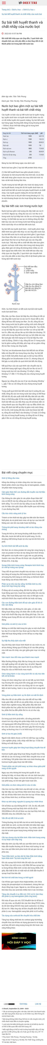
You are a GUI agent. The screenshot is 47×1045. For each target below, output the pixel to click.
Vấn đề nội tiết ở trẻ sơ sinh (13, 818)
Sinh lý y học (28, 10)
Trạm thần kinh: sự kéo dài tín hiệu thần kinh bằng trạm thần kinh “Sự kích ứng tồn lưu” (22, 857)
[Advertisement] (23, 70)
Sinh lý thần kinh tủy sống (12, 714)
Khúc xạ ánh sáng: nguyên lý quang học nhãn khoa (22, 802)
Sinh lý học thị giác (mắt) (12, 734)
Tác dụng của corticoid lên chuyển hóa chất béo (21, 915)
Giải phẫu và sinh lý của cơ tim (14, 624)
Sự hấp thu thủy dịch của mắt (14, 641)
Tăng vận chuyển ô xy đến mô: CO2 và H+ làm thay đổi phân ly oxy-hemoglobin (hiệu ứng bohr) (22, 895)
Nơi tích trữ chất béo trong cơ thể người (17, 878)
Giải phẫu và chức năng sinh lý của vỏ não (19, 785)
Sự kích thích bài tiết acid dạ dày (15, 546)
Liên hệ (38, 1004)
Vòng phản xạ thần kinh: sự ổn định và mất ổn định (22, 695)
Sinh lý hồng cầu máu (10, 478)
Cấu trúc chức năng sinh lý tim (14, 513)
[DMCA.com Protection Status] (9, 1004)
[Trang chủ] (27, 3)
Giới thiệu (23, 1004)
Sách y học (16, 10)
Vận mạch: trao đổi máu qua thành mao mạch (20, 657)
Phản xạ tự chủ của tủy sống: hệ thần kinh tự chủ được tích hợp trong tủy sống (21, 585)
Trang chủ (6, 10)
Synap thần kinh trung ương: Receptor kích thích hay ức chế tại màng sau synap (23, 566)
